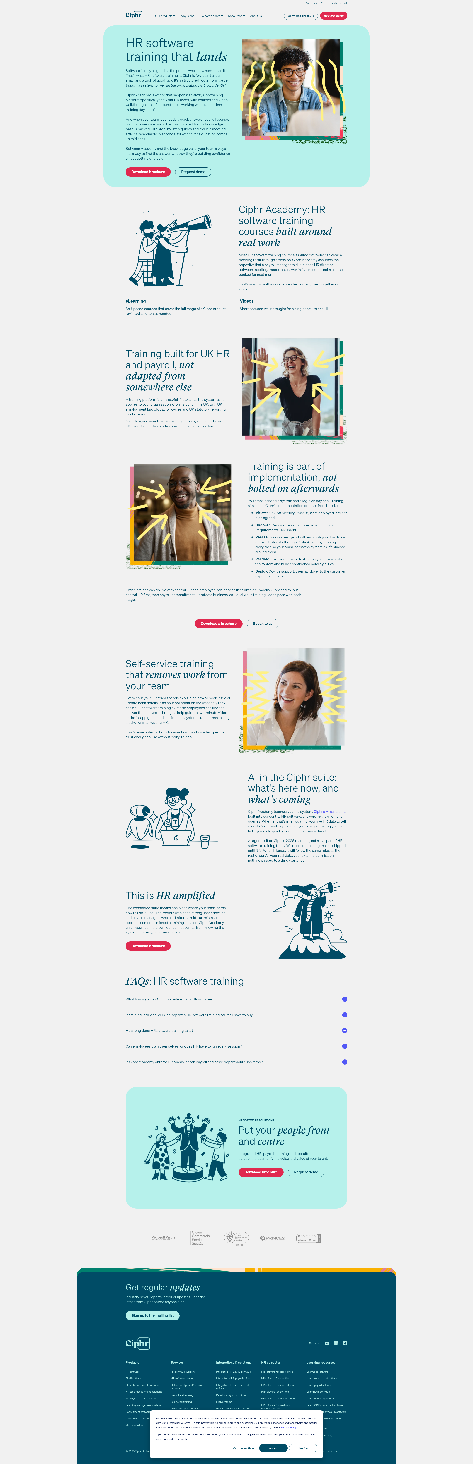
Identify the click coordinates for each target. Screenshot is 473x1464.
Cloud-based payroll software (142, 1385)
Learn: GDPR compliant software (325, 1405)
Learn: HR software (317, 1371)
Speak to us (262, 623)
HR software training (182, 1378)
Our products (163, 16)
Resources (235, 16)
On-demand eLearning (319, 1435)
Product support (339, 3)
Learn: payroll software (319, 1385)
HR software (133, 1371)
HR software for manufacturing (278, 1398)
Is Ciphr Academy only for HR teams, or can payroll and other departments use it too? (194, 1061)
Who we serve (211, 16)
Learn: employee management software (324, 1420)
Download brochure (301, 16)
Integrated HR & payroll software (234, 1378)
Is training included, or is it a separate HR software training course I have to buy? (190, 1014)
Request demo (334, 15)
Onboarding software (138, 1418)
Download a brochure (219, 623)
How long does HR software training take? (159, 1030)
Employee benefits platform (141, 1398)
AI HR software (134, 1378)
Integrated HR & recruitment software (232, 1386)
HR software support (183, 1371)
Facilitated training (181, 1401)
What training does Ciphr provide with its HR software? (170, 999)
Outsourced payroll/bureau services (186, 1386)
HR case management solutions (144, 1391)
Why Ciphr (187, 16)
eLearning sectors (317, 1428)
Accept (273, 1448)
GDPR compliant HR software (233, 1408)
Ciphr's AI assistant (329, 811)
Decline (303, 1448)
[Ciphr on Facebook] (345, 1343)
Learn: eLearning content (321, 1398)
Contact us (311, 3)
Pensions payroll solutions (231, 1395)
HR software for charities (275, 1378)
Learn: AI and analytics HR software (326, 1411)
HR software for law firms (275, 1391)
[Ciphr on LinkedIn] (336, 1343)
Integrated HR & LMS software (233, 1371)
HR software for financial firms (278, 1385)
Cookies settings (243, 1448)
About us (256, 16)
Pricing (323, 3)
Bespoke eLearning (182, 1395)
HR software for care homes (277, 1371)
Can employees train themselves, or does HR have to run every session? (184, 1046)
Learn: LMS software (318, 1391)
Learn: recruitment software (322, 1378)
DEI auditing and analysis (185, 1408)
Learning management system (143, 1405)
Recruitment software (138, 1411)
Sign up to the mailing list (153, 1315)
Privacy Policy (288, 1427)
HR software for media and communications (276, 1406)
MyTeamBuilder (135, 1425)
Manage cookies (326, 1451)
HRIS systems (224, 1401)
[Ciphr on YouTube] (327, 1343)
